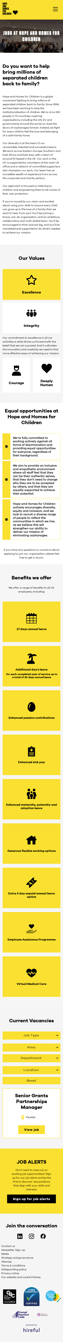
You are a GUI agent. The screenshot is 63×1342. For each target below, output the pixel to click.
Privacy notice (10, 1273)
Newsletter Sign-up (13, 1249)
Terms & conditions (13, 1265)
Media (5, 1253)
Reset (31, 1080)
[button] (31, 284)
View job (31, 1129)
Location (31, 1070)
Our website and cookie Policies (21, 1277)
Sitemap (6, 1261)
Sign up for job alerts (31, 1199)
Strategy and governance (17, 1257)
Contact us (8, 1246)
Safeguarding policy (13, 1269)
